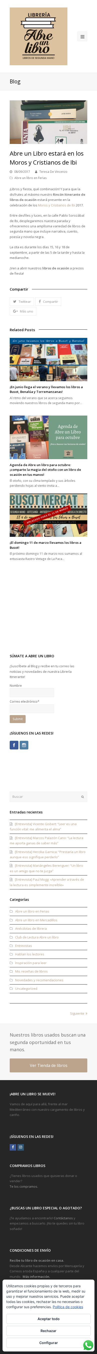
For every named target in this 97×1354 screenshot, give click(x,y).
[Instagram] (24, 745)
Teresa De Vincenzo (53, 172)
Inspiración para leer (31, 963)
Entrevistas (23, 945)
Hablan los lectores (29, 954)
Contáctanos (63, 1218)
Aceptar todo (49, 1319)
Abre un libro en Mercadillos (36, 920)
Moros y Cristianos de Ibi (56, 205)
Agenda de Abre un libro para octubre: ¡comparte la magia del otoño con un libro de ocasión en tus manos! (45, 470)
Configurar (48, 1343)
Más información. (36, 1276)
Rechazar (48, 1331)
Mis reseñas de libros (31, 971)
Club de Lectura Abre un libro (37, 937)
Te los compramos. (24, 1186)
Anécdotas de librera (31, 928)
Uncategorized (26, 988)
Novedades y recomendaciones (39, 980)
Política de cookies (68, 1307)
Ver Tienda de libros (48, 1065)
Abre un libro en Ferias (30, 178)
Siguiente (77, 1013)
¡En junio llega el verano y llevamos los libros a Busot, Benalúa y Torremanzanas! (46, 389)
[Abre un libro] (38, 36)
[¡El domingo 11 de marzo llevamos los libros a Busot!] (48, 515)
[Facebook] (14, 745)
